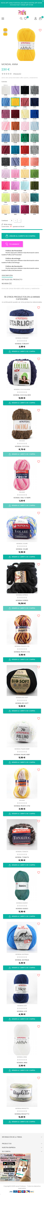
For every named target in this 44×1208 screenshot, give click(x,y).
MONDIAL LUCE (22, 1006)
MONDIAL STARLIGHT (22, 338)
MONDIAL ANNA (22, 1057)
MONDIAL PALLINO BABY (22, 749)
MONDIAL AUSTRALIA (22, 954)
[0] (40, 18)
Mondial (22, 441)
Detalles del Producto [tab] (12, 279)
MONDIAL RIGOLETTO (22, 1108)
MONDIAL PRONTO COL (22, 646)
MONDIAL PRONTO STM (22, 806)
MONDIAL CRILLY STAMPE (22, 498)
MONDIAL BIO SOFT (22, 698)
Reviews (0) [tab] (7, 283)
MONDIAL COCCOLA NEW (22, 389)
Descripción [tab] (7, 275)
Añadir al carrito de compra (22, 236)
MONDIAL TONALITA (22, 852)
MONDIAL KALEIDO (22, 903)
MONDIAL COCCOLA (22, 446)
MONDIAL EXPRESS (22, 595)
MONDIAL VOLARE (22, 544)
